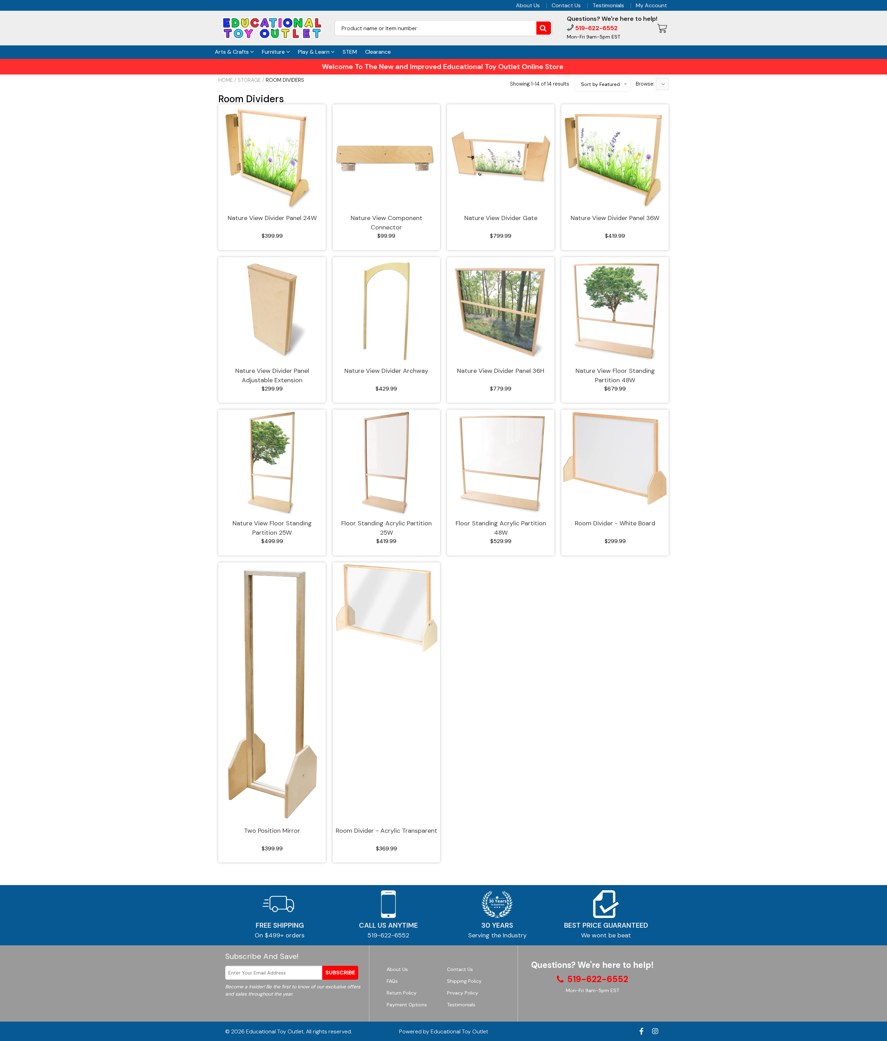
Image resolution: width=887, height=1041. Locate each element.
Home (225, 80)
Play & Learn (314, 51)
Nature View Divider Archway (386, 371)
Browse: (646, 83)
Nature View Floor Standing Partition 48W (615, 375)
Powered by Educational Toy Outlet (443, 1031)
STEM (350, 51)
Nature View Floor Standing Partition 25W (272, 528)
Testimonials (608, 5)
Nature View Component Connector (386, 222)
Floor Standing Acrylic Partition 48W (501, 528)
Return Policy (401, 993)
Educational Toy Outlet (275, 1031)
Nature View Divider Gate (500, 218)
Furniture (274, 51)
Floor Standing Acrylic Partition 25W (386, 528)
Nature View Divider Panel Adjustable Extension (272, 375)
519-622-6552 (596, 28)
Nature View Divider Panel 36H (500, 371)
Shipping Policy (464, 981)
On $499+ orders (280, 935)
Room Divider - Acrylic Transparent (386, 830)
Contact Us (566, 5)
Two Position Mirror (272, 830)
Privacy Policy (462, 993)
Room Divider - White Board (615, 523)
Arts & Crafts (232, 51)
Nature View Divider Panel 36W (615, 218)
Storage (249, 80)
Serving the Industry (497, 935)
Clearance (378, 51)
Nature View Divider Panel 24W (272, 218)
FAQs (392, 981)
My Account (651, 5)
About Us (528, 5)
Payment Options (407, 1004)
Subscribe (340, 972)
